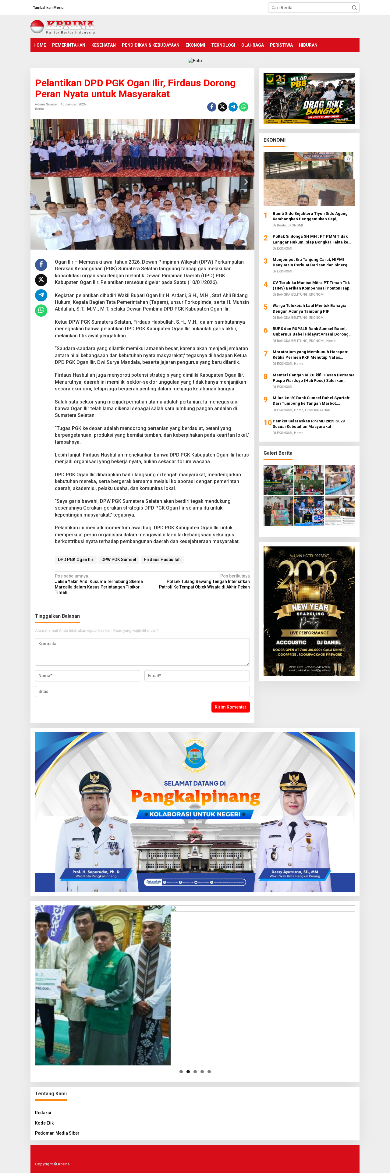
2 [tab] (188, 1071)
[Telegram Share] (233, 107)
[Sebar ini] (211, 107)
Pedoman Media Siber (57, 1133)
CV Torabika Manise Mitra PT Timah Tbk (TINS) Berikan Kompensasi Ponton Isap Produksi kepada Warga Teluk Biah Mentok (314, 285)
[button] (354, 7)
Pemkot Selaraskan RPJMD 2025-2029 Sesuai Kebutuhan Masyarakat (309, 424)
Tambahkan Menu (48, 7)
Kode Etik (44, 1123)
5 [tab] (209, 1071)
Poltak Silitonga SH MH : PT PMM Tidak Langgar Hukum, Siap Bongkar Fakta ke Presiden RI (310, 239)
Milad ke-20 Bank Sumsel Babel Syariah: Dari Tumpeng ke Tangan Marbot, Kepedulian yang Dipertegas (311, 401)
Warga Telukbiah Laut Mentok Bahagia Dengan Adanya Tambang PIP (309, 308)
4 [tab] (202, 1071)
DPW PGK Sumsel (118, 559)
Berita (39, 109)
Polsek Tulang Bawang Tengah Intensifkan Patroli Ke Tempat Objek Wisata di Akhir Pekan (204, 581)
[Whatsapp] (243, 107)
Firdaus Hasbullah (162, 559)
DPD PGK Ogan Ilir (76, 559)
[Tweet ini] (222, 107)
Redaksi (43, 1112)
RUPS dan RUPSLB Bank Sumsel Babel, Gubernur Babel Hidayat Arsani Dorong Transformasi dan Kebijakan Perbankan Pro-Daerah (311, 331)
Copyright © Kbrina (52, 1164)
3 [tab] (195, 1071)
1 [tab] (181, 1071)
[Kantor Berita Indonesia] (62, 26)
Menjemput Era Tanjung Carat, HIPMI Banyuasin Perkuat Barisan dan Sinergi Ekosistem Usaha (311, 262)
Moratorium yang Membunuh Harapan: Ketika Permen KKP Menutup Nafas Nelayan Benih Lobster (310, 355)
